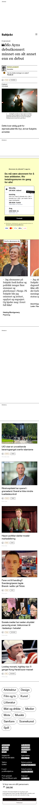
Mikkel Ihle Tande (27, 771)
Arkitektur (10, 690)
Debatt (13, 453)
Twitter (4, 752)
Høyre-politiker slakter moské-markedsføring (16, 537)
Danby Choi (25, 758)
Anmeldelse (13, 80)
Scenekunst (26, 721)
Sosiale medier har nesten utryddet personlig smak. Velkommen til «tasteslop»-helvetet (18, 625)
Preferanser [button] (19, 802)
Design (6, 632)
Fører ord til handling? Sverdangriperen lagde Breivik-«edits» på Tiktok (13, 583)
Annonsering (25, 747)
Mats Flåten (25, 778)
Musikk (6, 80)
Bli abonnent (25, 745)
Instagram (5, 750)
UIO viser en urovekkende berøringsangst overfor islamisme (17, 448)
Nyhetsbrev (6, 745)
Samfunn (7, 453)
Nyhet (12, 542)
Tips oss (24, 752)
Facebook (5, 747)
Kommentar (13, 632)
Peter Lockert (13, 67)
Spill (6, 727)
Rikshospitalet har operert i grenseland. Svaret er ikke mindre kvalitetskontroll (17, 491)
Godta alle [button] (19, 799)
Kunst (24, 696)
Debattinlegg (25, 750)
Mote (6, 673)
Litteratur (9, 702)
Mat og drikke (12, 709)
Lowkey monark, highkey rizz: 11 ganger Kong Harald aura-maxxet (17, 668)
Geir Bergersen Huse (28, 765)
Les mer (9, 787)
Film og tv (10, 696)
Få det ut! (10, 75)
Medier (6, 542)
